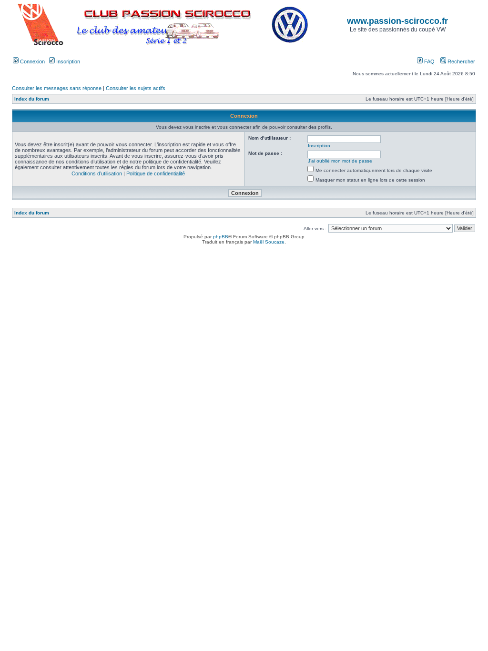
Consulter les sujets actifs (135, 88)
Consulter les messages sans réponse (57, 88)
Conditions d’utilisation (96, 173)
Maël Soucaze (269, 241)
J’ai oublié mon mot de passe (340, 160)
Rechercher (460, 61)
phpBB (220, 236)
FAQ (429, 61)
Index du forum (31, 99)
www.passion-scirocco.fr (397, 21)
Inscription (67, 61)
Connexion (32, 61)
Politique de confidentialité (155, 173)
